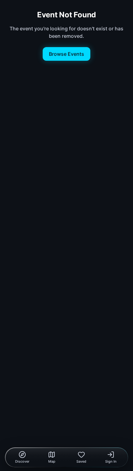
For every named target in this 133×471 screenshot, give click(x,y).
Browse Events (66, 54)
